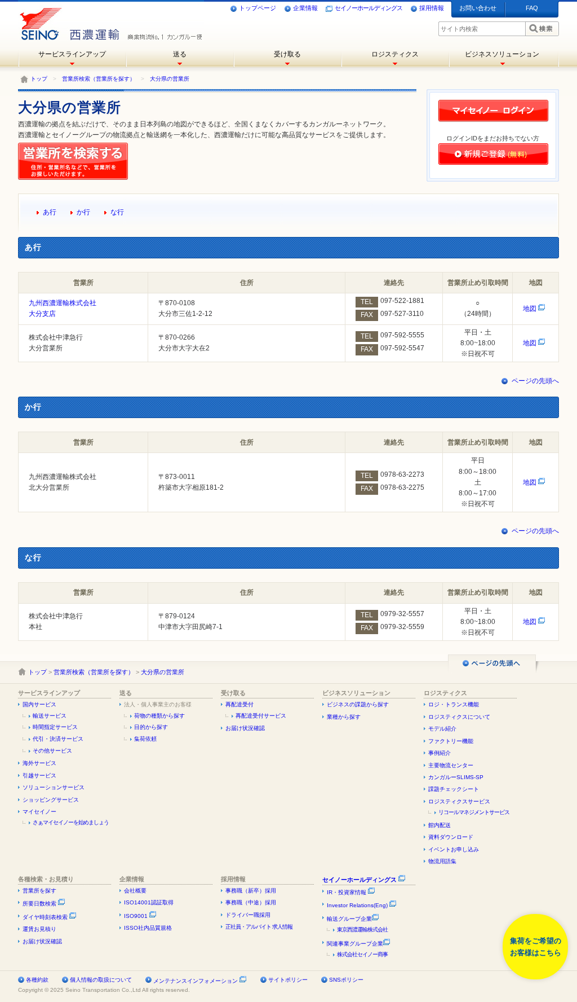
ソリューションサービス (54, 787)
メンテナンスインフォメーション (195, 981)
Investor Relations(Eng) (358, 905)
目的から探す (151, 727)
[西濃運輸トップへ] (67, 19)
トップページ (257, 8)
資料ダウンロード (450, 837)
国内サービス (39, 704)
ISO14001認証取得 (149, 902)
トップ (38, 79)
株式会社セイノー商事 (362, 954)
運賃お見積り (39, 929)
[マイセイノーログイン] (493, 121)
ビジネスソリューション (502, 54)
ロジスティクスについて (459, 717)
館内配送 (439, 825)
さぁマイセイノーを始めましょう (71, 822)
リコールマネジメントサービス (473, 812)
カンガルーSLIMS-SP (455, 777)
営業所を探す (39, 890)
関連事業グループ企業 (355, 944)
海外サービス (39, 763)
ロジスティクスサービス (459, 801)
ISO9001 (136, 916)
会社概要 (135, 890)
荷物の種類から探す (159, 716)
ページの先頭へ (535, 381)
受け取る (287, 54)
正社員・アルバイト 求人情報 (258, 927)
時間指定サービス (55, 727)
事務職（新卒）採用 (250, 890)
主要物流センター (450, 765)
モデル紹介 (442, 729)
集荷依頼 (145, 739)
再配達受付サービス (261, 716)
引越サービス (39, 775)
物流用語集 (442, 861)
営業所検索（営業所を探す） (98, 79)
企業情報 (305, 8)
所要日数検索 (40, 903)
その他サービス (52, 751)
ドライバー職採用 (247, 915)
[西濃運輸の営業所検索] (75, 178)
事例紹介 (439, 753)
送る (180, 54)
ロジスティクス (395, 54)
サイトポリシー (288, 980)
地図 (530, 309)
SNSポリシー (346, 980)
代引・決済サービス (58, 739)
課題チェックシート (453, 789)
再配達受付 (239, 704)
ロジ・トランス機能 (453, 704)
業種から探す (344, 717)
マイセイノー (39, 811)
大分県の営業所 (169, 79)
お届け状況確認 (245, 728)
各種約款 (37, 980)
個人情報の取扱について (101, 980)
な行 (117, 212)
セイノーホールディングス (368, 8)
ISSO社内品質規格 (148, 928)
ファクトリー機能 (450, 741)
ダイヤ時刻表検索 (46, 917)
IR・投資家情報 (347, 892)
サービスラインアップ (72, 54)
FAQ (532, 8)
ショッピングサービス (51, 800)
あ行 (49, 212)
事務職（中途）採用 (250, 902)
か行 (83, 212)
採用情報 (431, 8)
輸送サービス (49, 716)
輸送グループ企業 (349, 919)
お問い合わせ (477, 8)
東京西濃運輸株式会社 (362, 929)
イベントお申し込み (453, 849)
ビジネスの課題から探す (358, 704)
